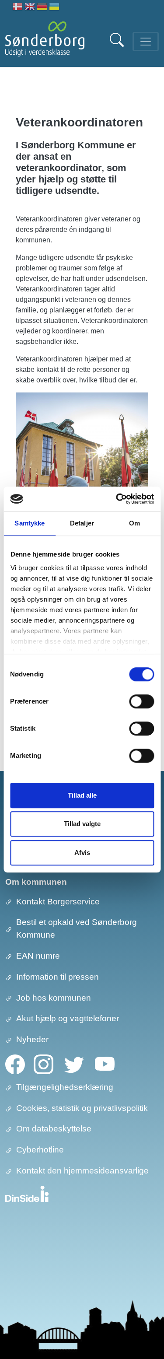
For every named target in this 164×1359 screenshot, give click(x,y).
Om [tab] (134, 523)
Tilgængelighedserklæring (64, 1087)
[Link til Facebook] (15, 1063)
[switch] (141, 701)
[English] (29, 7)
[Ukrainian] (54, 7)
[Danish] (17, 7)
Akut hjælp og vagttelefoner (67, 1018)
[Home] (44, 41)
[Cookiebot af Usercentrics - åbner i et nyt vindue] (117, 498)
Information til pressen (57, 976)
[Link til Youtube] (105, 1063)
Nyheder (32, 1039)
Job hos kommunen (53, 997)
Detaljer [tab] (82, 523)
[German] (42, 7)
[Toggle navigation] (146, 41)
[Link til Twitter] (74, 1063)
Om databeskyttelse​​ (53, 1128)
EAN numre (38, 955)
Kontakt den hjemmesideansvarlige (82, 1170)
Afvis (82, 852)
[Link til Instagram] (43, 1063)
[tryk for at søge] (118, 44)
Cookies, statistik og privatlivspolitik (82, 1108)
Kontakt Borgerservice (58, 901)
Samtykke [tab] (29, 523)
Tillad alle (82, 795)
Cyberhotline (40, 1149)
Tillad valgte (82, 823)
